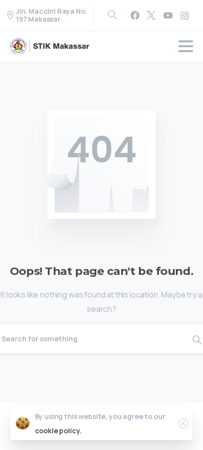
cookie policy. (58, 430)
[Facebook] (135, 15)
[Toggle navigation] (186, 46)
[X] (151, 15)
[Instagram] (184, 15)
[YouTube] (168, 15)
